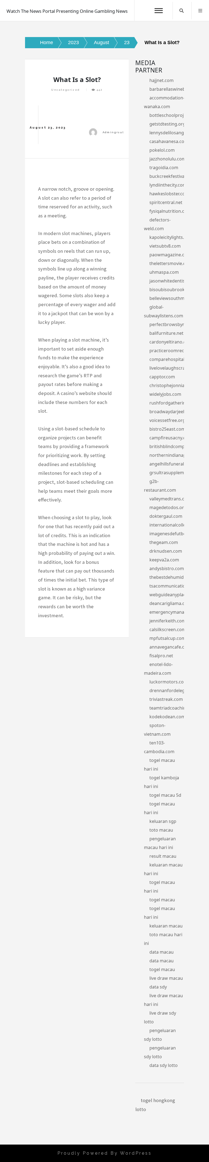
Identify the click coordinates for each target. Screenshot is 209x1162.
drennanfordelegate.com (175, 690)
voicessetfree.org (167, 420)
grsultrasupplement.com (175, 473)
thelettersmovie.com (170, 263)
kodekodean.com (167, 717)
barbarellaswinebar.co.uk (175, 89)
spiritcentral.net (165, 202)
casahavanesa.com (168, 141)
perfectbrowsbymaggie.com (178, 324)
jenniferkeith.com (167, 621)
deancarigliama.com (170, 603)
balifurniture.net (166, 333)
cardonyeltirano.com (170, 342)
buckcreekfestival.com (172, 176)
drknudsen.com (165, 551)
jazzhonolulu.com (167, 159)
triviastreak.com (166, 699)
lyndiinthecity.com (168, 185)
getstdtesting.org (167, 124)
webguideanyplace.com (173, 595)
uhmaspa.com (164, 272)
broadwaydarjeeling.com (175, 412)
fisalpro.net (161, 656)
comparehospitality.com (174, 359)
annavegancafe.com (170, 647)
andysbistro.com (166, 568)
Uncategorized (65, 89)
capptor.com (162, 377)
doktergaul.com (165, 516)
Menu (200, 10)
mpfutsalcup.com (167, 638)
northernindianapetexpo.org (179, 455)
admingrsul (113, 132)
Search (181, 10)
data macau (161, 952)
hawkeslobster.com (169, 194)
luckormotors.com (168, 682)
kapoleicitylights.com (171, 237)
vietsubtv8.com (165, 246)
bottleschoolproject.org (173, 115)
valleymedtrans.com (170, 499)
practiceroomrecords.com (176, 351)
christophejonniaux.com (174, 385)
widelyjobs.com (165, 394)
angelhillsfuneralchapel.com (178, 464)
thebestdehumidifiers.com (176, 577)
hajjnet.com (161, 80)
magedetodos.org (168, 507)
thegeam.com (163, 542)
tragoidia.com (163, 168)
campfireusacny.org (169, 438)
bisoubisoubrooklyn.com (175, 290)
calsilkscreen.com (167, 629)
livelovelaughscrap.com (173, 368)
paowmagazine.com (170, 255)
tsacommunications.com (174, 586)
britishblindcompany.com (175, 446)
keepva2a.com (164, 560)
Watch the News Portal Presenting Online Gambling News (67, 11)
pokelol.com (162, 150)
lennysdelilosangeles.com (175, 133)
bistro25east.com (167, 429)
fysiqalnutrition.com (170, 211)
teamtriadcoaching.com (174, 708)
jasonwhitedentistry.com (174, 281)
